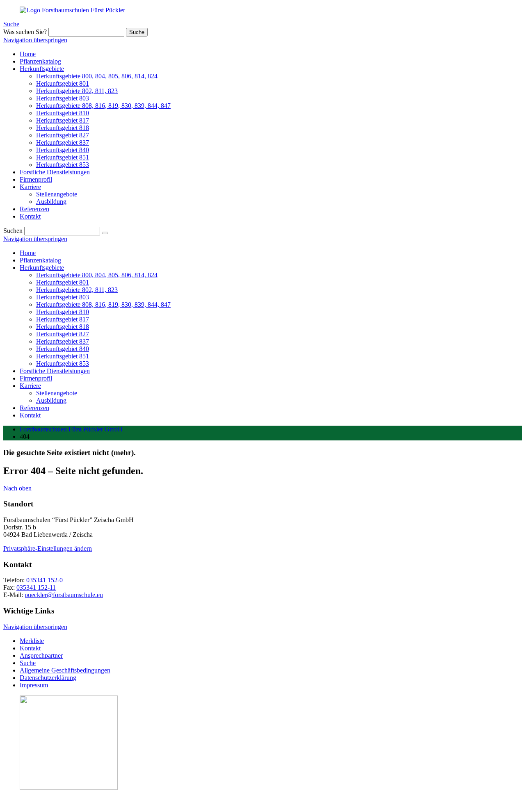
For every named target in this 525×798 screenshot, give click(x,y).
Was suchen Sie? (25, 31)
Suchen (13, 230)
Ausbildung (51, 400)
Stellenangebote (56, 393)
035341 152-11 (36, 587)
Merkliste (32, 640)
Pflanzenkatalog (40, 260)
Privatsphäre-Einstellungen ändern (47, 548)
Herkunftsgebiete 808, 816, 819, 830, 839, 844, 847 (103, 304)
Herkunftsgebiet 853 (62, 363)
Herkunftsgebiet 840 (62, 348)
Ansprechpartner (41, 655)
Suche (11, 24)
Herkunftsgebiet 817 (62, 319)
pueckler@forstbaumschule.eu (64, 594)
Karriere (30, 385)
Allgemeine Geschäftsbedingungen (65, 670)
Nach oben (17, 488)
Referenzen (34, 407)
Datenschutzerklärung (48, 677)
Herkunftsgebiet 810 (62, 311)
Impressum (34, 685)
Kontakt (30, 415)
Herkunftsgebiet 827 (62, 334)
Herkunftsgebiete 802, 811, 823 (77, 289)
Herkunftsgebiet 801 (62, 282)
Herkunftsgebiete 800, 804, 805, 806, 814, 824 (97, 274)
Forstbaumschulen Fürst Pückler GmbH (71, 429)
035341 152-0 (44, 580)
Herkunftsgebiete (42, 267)
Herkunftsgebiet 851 (62, 356)
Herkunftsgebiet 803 (62, 297)
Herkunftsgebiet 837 (62, 341)
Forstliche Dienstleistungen (55, 370)
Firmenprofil (36, 378)
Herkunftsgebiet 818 (62, 326)
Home (28, 252)
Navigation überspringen (35, 39)
